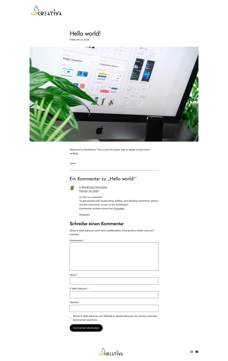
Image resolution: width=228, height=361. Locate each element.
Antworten (84, 214)
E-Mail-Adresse (79, 288)
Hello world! (85, 33)
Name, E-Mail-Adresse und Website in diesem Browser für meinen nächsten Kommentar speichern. (115, 318)
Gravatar (119, 208)
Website (74, 302)
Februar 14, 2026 (88, 190)
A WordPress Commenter (93, 187)
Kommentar (77, 240)
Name (74, 274)
